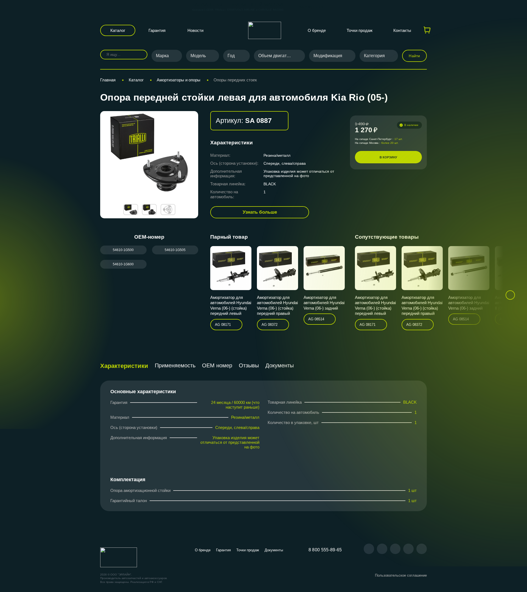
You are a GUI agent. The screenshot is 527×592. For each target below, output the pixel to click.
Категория (374, 55)
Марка (162, 55)
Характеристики (124, 365)
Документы (279, 365)
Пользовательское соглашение (401, 575)
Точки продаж (359, 30)
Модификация (327, 55)
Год (231, 55)
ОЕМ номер (217, 365)
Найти (414, 56)
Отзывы (249, 365)
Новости (195, 30)
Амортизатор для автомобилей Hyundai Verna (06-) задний (324, 302)
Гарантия (157, 30)
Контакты (402, 30)
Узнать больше (260, 212)
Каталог (117, 30)
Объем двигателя (276, 55)
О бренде (317, 30)
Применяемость (175, 365)
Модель (198, 55)
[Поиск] (139, 54)
